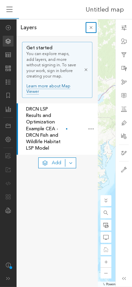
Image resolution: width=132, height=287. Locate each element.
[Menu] (9, 9)
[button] (106, 212)
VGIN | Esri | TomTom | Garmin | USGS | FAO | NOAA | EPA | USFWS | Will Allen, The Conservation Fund (104, 284)
